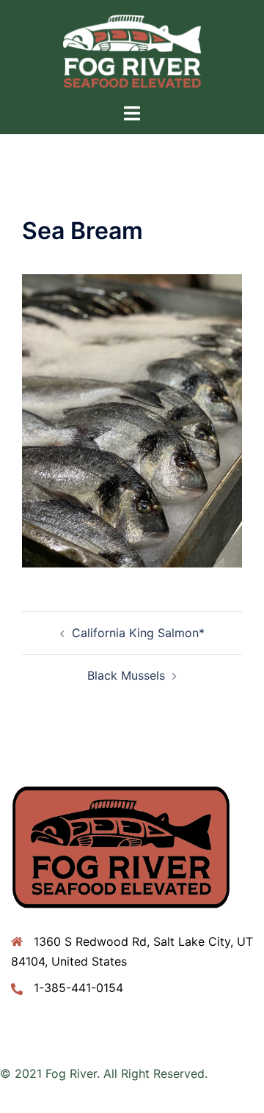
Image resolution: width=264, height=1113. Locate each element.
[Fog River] (132, 50)
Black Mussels (126, 675)
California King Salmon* (138, 632)
